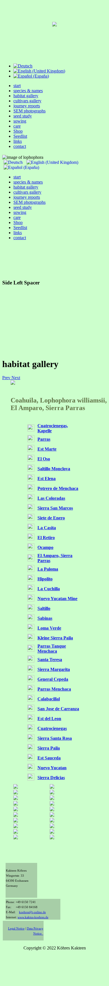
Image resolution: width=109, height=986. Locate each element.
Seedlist (20, 136)
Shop (18, 131)
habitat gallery (25, 95)
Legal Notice (16, 928)
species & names (28, 90)
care (17, 126)
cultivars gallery (27, 100)
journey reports (26, 105)
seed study (22, 116)
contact (19, 146)
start (17, 85)
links (17, 141)
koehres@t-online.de (32, 912)
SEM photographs (29, 110)
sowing (19, 121)
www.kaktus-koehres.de (33, 917)
